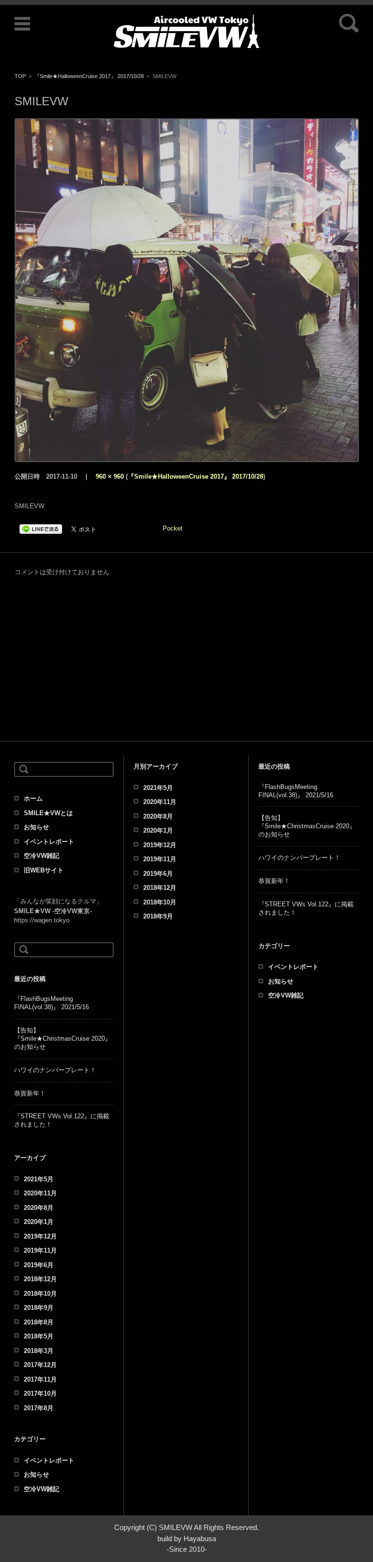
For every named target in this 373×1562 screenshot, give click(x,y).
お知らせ (36, 827)
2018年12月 (40, 1279)
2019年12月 (40, 1236)
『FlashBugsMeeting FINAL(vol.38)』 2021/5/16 (51, 1003)
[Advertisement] (182, 666)
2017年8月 (38, 1408)
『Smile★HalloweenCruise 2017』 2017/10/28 (89, 76)
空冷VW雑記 (41, 855)
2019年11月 (40, 1250)
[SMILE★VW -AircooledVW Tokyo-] (186, 31)
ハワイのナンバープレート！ (55, 1070)
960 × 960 (110, 476)
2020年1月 (38, 1221)
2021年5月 (38, 1179)
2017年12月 (40, 1365)
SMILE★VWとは (48, 813)
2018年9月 (38, 1307)
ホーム (33, 798)
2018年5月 (38, 1336)
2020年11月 (40, 1193)
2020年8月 (38, 1207)
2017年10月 (40, 1393)
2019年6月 (38, 1265)
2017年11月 (40, 1379)
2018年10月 (40, 1293)
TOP (20, 76)
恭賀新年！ (30, 1093)
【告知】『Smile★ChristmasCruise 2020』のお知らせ (62, 1038)
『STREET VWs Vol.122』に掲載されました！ (61, 1120)
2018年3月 (38, 1350)
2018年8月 (38, 1322)
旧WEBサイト (44, 870)
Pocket (173, 528)
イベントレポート (49, 841)
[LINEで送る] (40, 528)
